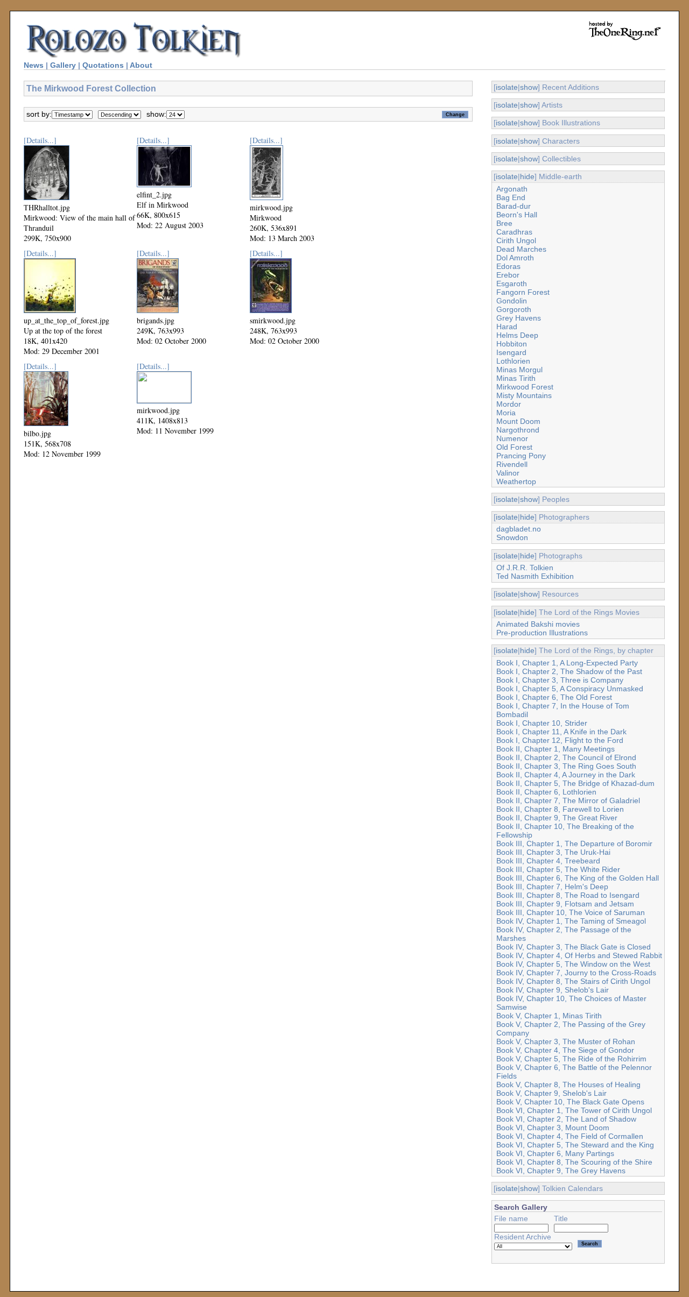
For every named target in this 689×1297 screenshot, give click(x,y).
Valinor (507, 473)
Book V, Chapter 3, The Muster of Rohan (565, 1041)
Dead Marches (521, 249)
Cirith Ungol (516, 240)
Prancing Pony (521, 455)
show (529, 87)
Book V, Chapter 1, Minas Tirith (549, 1015)
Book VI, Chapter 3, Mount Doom (552, 1127)
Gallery (63, 65)
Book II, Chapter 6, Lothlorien (546, 792)
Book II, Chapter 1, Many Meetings (555, 749)
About (141, 65)
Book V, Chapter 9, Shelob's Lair (551, 1093)
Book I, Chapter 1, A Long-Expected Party (567, 662)
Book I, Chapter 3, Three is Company (559, 680)
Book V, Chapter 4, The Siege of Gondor (565, 1050)
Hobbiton (511, 343)
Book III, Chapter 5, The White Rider (558, 869)
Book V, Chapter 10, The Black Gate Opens (570, 1101)
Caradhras (514, 232)
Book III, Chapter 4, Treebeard (548, 860)
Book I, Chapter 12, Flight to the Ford (559, 740)
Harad (506, 326)
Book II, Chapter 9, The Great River (556, 817)
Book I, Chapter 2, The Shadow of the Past (569, 671)
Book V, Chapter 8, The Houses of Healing (568, 1084)
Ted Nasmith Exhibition (535, 576)
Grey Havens (518, 318)
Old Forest (514, 447)
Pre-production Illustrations (542, 632)
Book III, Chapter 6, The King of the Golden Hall (577, 878)
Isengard (511, 352)
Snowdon (512, 537)
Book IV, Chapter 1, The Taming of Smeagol (571, 921)
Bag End (510, 197)
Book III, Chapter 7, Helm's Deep (552, 886)
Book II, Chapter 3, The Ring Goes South (566, 766)
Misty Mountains (524, 395)
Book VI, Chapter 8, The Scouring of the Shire (574, 1162)
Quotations (103, 65)
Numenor (512, 438)
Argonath (512, 189)
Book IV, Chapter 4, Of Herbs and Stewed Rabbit (579, 955)
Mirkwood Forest (524, 386)
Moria (506, 412)
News (34, 65)
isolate (507, 87)
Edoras (508, 266)
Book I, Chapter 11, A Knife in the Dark (561, 731)
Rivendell (512, 464)
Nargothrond (517, 430)
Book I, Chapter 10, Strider (541, 723)
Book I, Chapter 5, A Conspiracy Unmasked (569, 688)
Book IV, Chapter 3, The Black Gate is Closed (573, 946)
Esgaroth (511, 283)
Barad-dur (513, 206)
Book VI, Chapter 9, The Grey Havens (560, 1170)
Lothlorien (513, 361)
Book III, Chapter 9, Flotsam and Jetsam (565, 903)
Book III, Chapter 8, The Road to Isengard (567, 895)
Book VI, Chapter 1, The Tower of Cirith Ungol (574, 1110)
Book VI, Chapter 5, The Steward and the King (575, 1144)
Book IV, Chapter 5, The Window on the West (573, 964)
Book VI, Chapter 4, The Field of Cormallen (569, 1136)
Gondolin (511, 300)
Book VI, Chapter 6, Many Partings (555, 1153)
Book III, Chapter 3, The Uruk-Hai (553, 852)
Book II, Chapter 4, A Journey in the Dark (565, 774)
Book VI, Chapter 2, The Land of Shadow (566, 1119)
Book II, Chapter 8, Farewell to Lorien (560, 809)
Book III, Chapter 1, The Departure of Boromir (574, 843)
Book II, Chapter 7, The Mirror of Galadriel (568, 800)
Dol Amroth (515, 257)
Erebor (507, 275)
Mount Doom (518, 421)
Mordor (508, 404)
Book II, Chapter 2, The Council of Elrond (566, 757)
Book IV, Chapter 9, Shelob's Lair (552, 990)
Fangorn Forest (523, 292)
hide (527, 176)
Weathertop (516, 481)
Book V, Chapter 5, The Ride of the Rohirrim (571, 1058)
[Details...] (40, 140)
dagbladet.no (518, 529)
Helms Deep (517, 335)
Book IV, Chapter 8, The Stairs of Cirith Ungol (573, 981)
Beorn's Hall (516, 214)
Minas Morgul (519, 369)
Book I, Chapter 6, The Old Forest (554, 697)
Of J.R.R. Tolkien (524, 567)
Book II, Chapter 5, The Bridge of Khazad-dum (575, 783)
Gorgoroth (513, 309)
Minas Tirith (516, 378)
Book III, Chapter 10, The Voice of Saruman (570, 912)
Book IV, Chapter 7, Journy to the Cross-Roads (576, 972)
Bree (504, 223)
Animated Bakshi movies (538, 624)
